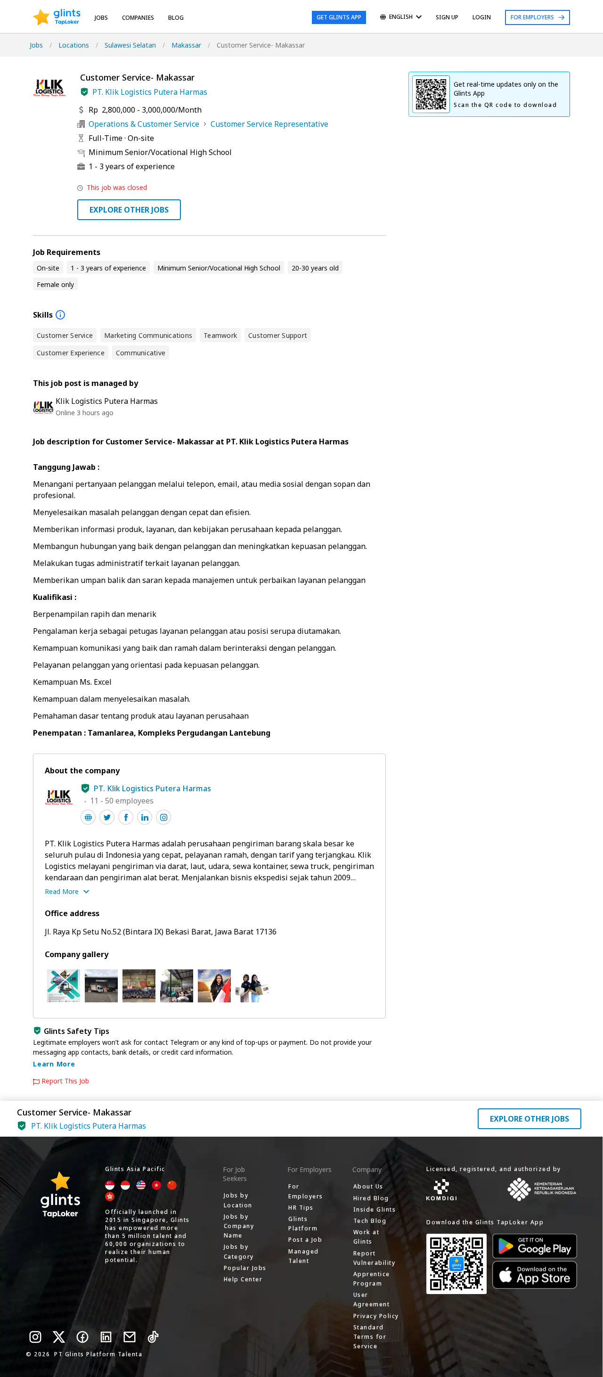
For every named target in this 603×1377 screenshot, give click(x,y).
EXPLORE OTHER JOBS (129, 210)
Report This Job (65, 1081)
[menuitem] (401, 18)
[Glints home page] (57, 17)
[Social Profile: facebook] (126, 817)
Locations (73, 45)
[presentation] (57, 17)
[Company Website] (88, 817)
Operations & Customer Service (144, 124)
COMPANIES (138, 18)
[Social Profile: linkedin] (145, 817)
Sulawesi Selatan (130, 45)
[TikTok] (153, 1337)
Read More (62, 891)
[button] (84, 92)
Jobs (101, 18)
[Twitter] (58, 1337)
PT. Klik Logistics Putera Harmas (149, 92)
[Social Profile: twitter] (107, 817)
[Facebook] (82, 1337)
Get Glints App (339, 17)
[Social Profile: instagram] (163, 817)
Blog (176, 18)
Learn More (54, 1063)
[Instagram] (35, 1337)
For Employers (532, 17)
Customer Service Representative (269, 124)
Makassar (186, 45)
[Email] (129, 1337)
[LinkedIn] (106, 1337)
